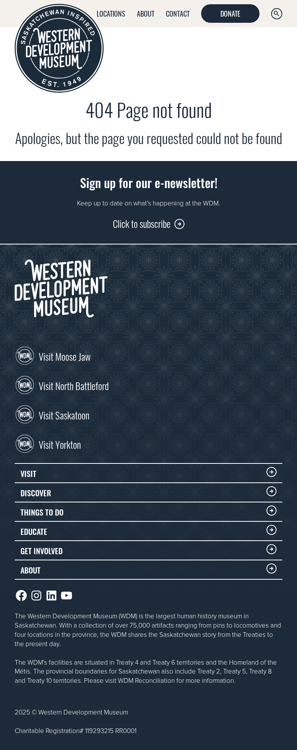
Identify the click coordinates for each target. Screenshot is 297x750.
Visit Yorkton (60, 443)
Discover (35, 492)
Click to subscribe (142, 223)
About (145, 13)
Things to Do (41, 512)
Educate (33, 531)
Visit (28, 473)
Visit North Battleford (74, 385)
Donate (230, 13)
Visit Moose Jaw (64, 355)
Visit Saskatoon (64, 414)
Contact (177, 13)
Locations (111, 13)
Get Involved (41, 550)
